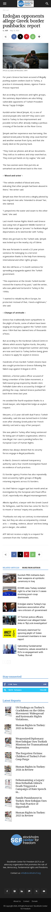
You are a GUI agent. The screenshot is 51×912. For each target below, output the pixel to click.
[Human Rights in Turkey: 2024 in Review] (8, 770)
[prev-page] (4, 662)
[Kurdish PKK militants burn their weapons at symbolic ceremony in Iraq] (9, 578)
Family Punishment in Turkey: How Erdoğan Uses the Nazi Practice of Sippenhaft (31, 802)
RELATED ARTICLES (11, 568)
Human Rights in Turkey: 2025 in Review (30, 727)
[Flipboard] (14, 891)
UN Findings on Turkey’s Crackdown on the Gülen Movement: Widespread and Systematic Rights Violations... (30, 713)
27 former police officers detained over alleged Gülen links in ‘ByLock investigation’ (32, 620)
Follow (43, 690)
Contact (26, 901)
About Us (17, 901)
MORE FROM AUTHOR (31, 568)
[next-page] (8, 662)
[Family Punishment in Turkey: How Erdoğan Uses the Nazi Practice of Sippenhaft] (8, 801)
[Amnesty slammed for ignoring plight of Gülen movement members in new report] (9, 633)
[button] (4, 3)
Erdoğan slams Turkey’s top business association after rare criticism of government (32, 607)
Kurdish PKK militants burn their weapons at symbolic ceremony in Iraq (31, 578)
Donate (35, 901)
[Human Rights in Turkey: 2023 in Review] (8, 816)
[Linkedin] (22, 891)
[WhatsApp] (32, 36)
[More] (39, 36)
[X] (20, 36)
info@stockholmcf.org (31, 873)
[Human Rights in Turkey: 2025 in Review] (8, 729)
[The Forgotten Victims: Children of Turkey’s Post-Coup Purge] (8, 757)
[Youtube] (44, 891)
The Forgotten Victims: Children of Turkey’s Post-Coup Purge (31, 756)
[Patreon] (29, 891)
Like (44, 684)
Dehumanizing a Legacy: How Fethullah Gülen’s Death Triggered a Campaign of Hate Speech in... (31, 786)
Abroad (6, 10)
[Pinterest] (26, 36)
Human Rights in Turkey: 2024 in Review (30, 768)
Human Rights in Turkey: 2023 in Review (30, 814)
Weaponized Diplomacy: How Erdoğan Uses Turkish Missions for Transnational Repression (32, 743)
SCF (6, 30)
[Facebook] (14, 36)
